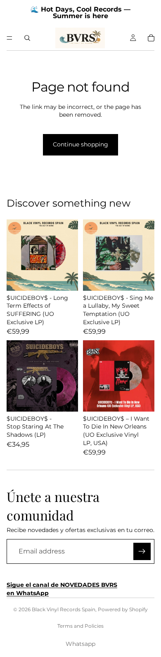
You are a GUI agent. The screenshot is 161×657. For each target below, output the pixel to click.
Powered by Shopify (123, 609)
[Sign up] (142, 551)
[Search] (27, 38)
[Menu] (9, 37)
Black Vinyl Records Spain (63, 609)
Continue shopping (80, 144)
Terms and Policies (80, 626)
